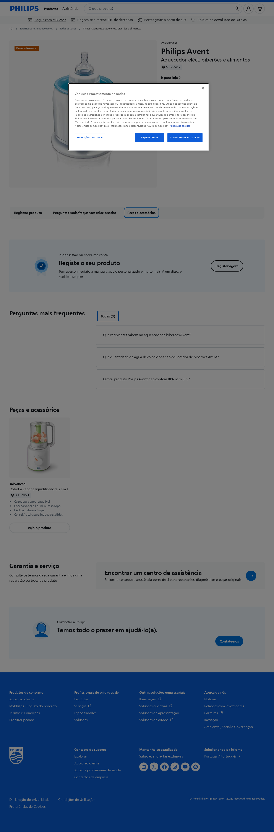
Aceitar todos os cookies (185, 138)
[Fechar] (203, 88)
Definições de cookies (90, 138)
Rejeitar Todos (149, 138)
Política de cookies (180, 126)
